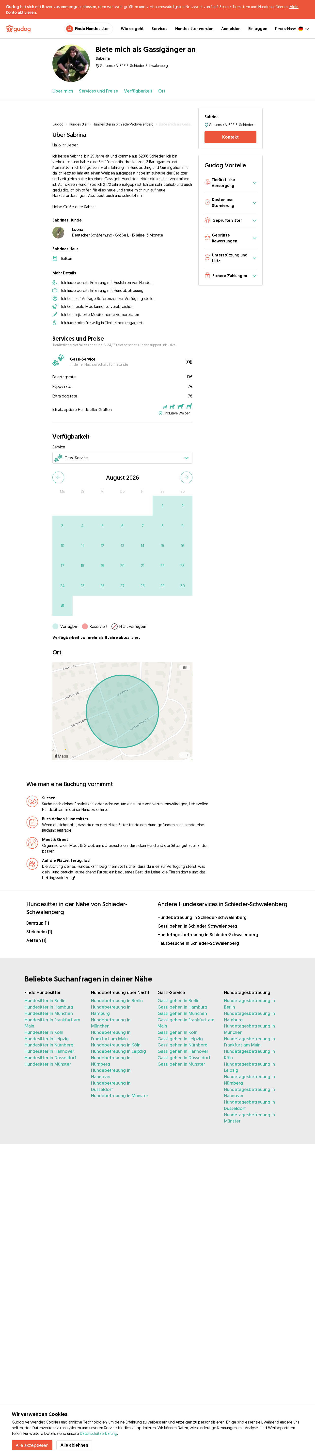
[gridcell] (163, 506)
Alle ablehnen (74, 1445)
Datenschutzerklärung (98, 1433)
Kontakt (230, 137)
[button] (230, 183)
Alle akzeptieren (32, 1445)
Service (58, 446)
